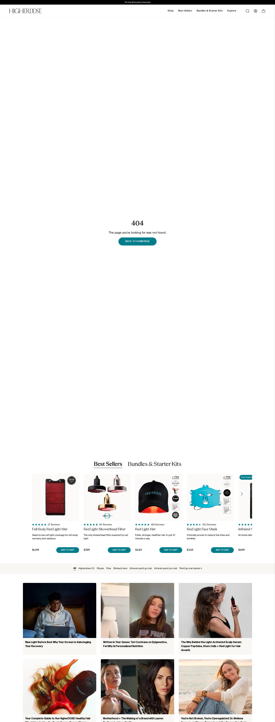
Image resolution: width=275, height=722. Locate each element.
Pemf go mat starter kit (191, 568)
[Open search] (247, 11)
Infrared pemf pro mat (165, 568)
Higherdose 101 (86, 568)
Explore (231, 11)
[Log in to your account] (255, 11)
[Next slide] (241, 493)
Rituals (100, 568)
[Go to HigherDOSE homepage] (25, 11)
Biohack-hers (120, 568)
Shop (171, 11)
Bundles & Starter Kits (154, 464)
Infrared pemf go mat (141, 568)
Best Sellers (108, 464)
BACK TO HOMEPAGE (137, 241)
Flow (108, 568)
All (74, 568)
